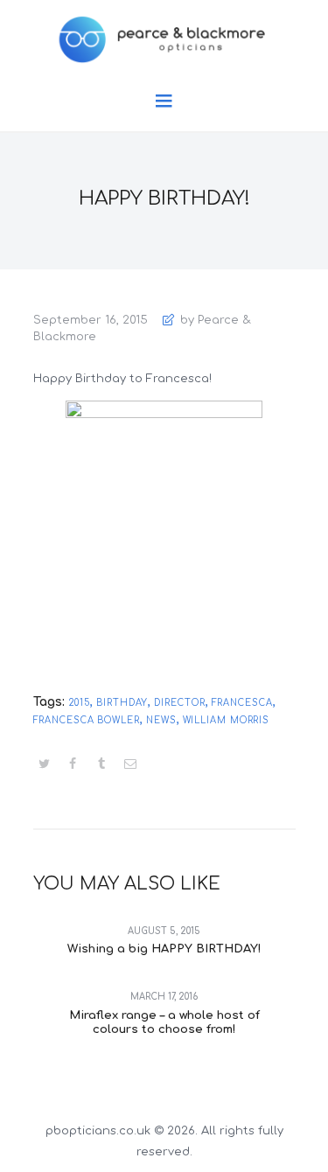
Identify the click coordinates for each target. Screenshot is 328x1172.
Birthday (122, 703)
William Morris (226, 720)
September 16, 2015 (90, 320)
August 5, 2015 (164, 931)
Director (179, 703)
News (161, 720)
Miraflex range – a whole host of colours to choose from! (164, 1022)
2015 (79, 703)
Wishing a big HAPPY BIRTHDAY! (164, 949)
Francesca (242, 703)
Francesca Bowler (86, 720)
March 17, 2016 (164, 996)
